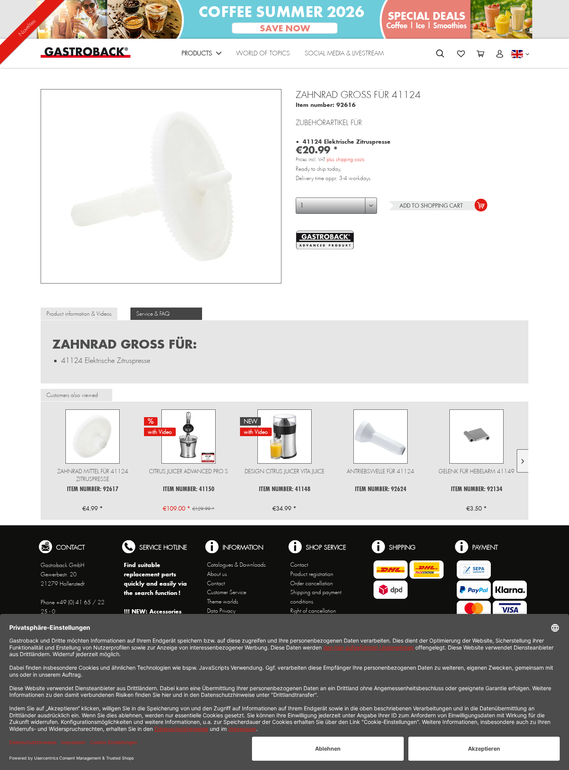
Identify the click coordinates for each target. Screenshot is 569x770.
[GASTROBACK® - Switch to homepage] (85, 52)
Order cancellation (311, 583)
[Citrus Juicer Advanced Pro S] (188, 436)
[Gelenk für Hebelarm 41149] (476, 436)
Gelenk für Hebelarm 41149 (476, 471)
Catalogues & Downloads (236, 564)
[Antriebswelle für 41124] (380, 436)
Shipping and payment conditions (315, 597)
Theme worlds (222, 601)
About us (217, 574)
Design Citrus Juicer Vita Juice (284, 471)
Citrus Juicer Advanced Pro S (188, 471)
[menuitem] (201, 55)
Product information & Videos (78, 313)
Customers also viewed (72, 395)
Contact (216, 583)
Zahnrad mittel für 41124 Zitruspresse (92, 475)
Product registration (311, 574)
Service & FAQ (153, 313)
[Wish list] (461, 54)
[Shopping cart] (480, 54)
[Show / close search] (440, 53)
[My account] (499, 54)
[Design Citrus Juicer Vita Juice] (284, 436)
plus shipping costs (346, 159)
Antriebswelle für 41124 (380, 471)
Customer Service (226, 592)
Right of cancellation (313, 610)
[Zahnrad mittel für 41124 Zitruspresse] (92, 436)
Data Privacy (221, 610)
